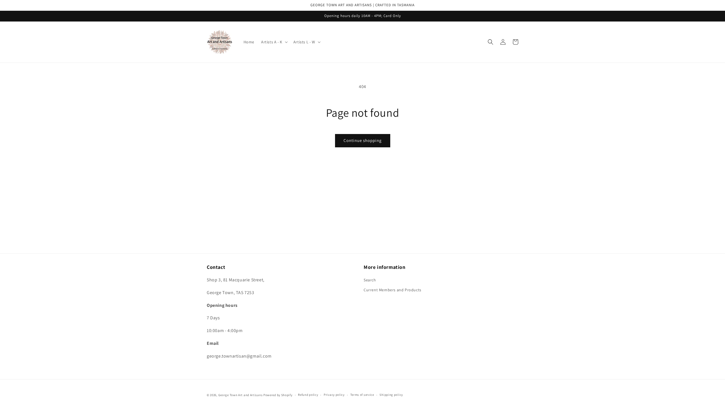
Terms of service (362, 395)
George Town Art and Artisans (240, 395)
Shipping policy (391, 395)
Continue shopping (363, 140)
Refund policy (308, 395)
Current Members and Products (392, 289)
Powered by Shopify (278, 395)
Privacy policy (334, 395)
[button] (274, 42)
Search (370, 279)
